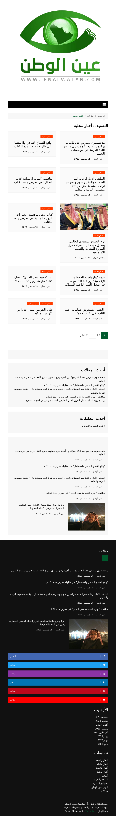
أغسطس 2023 (100, 732)
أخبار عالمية (102, 768)
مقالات (104, 791)
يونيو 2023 (103, 740)
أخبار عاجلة (46, 304)
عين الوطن (97, 159)
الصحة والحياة (101, 779)
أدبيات (105, 775)
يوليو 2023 (102, 736)
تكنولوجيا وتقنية (100, 783)
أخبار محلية (98, 137)
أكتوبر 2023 (102, 724)
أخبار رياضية (102, 760)
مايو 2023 (103, 744)
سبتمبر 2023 (101, 728)
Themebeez (91, 811)
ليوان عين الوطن (99, 787)
